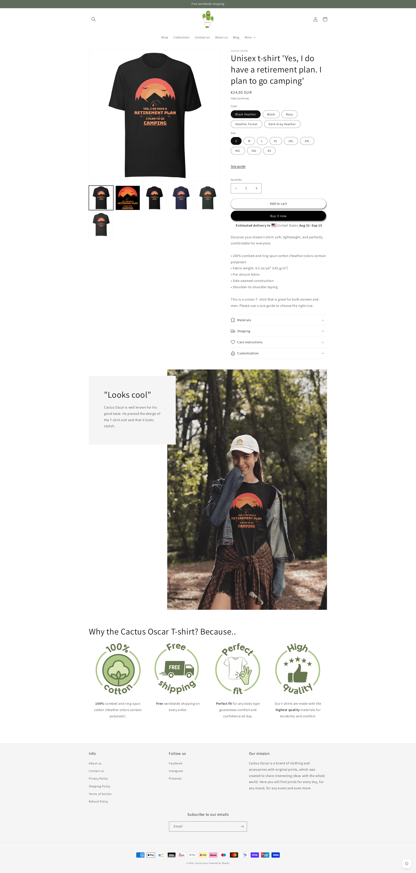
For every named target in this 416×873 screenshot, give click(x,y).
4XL (237, 151)
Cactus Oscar (201, 863)
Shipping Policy (99, 786)
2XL (291, 141)
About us (95, 763)
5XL (254, 151)
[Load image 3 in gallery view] (154, 198)
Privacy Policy (98, 778)
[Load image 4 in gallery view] (181, 198)
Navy (289, 114)
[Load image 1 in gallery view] (101, 198)
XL (276, 141)
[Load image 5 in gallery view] (207, 198)
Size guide (238, 166)
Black (271, 114)
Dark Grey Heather (282, 124)
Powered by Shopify (219, 863)
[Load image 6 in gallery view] (101, 224)
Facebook (175, 763)
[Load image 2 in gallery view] (127, 198)
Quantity (236, 179)
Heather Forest (246, 124)
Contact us (96, 771)
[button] (93, 19)
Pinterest (175, 778)
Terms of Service (100, 794)
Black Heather (245, 114)
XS (269, 151)
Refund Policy (98, 801)
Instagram (176, 771)
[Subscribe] (242, 826)
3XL (307, 141)
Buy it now (278, 216)
